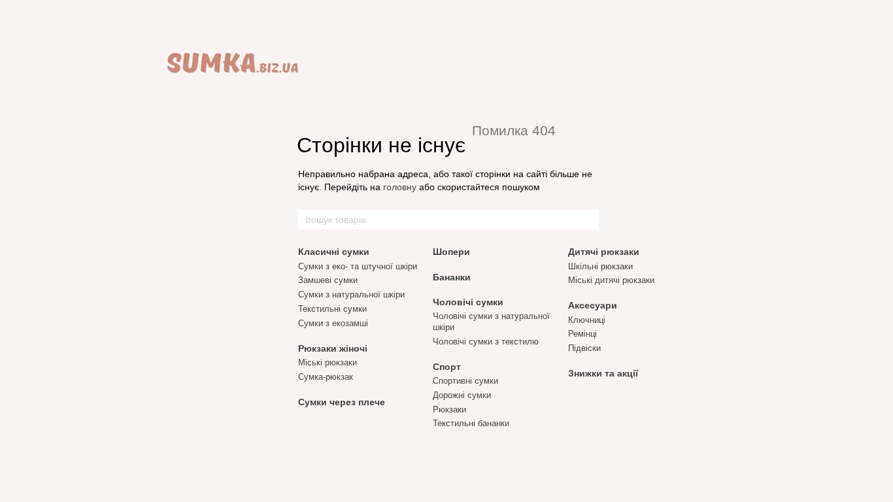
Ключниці (586, 320)
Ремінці (582, 334)
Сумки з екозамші (333, 323)
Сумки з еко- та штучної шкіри (357, 266)
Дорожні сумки (462, 395)
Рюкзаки (449, 409)
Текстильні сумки (332, 309)
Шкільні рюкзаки (600, 266)
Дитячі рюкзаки (603, 251)
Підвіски (584, 348)
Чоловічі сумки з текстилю (486, 341)
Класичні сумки (333, 251)
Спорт (447, 366)
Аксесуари (592, 305)
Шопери (451, 251)
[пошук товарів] (588, 219)
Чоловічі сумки (468, 302)
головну (399, 187)
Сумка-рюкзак (325, 377)
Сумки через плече (341, 402)
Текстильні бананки (471, 423)
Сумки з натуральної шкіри (351, 294)
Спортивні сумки (465, 381)
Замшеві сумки (328, 280)
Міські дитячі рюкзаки (611, 280)
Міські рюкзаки (327, 362)
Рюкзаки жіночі (332, 348)
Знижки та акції (603, 373)
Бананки (452, 277)
